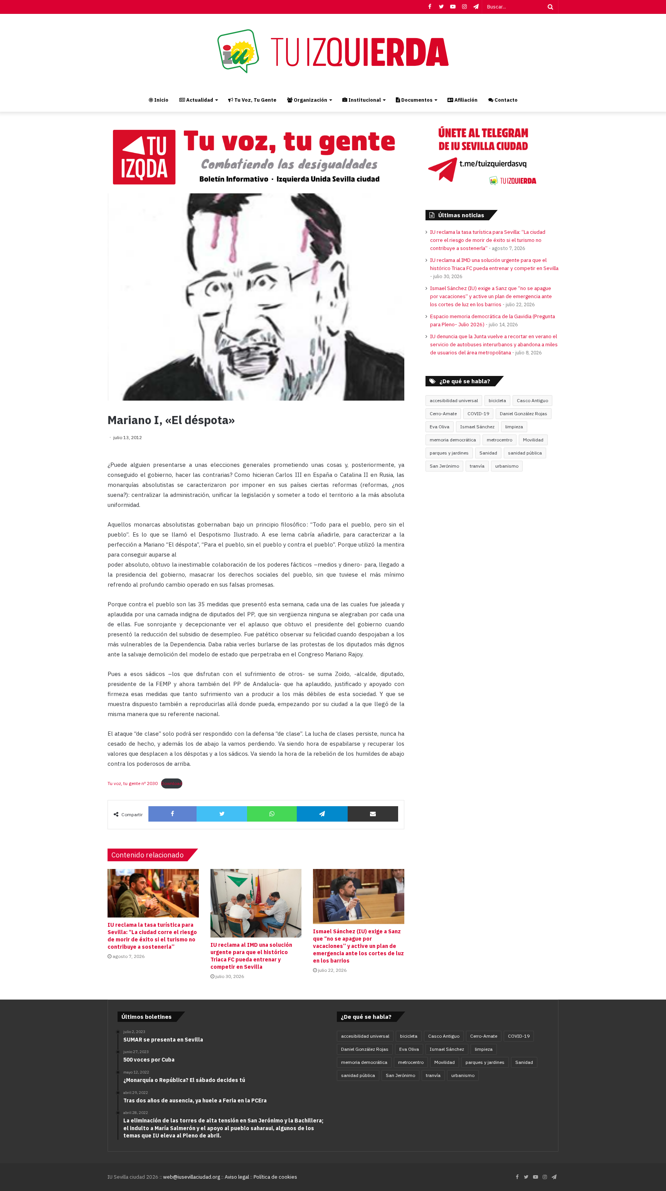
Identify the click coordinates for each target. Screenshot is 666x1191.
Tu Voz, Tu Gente (254, 100)
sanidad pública (525, 453)
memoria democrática (453, 440)
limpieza (514, 426)
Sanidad (488, 453)
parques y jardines (449, 453)
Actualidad (199, 100)
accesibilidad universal (454, 400)
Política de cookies (275, 1177)
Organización (310, 100)
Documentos (416, 100)
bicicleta (497, 400)
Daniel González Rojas (523, 413)
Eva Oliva (439, 426)
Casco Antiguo (532, 400)
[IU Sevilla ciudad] (333, 51)
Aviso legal (237, 1177)
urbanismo (506, 466)
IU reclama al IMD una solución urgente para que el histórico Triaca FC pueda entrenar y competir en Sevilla (251, 955)
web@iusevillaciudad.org (191, 1177)
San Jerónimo (444, 466)
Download (171, 783)
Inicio (160, 100)
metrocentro (499, 440)
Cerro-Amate (443, 413)
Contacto (505, 100)
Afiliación (465, 100)
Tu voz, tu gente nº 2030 (133, 783)
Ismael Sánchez (477, 426)
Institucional (364, 100)
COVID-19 (478, 413)
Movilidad (533, 440)
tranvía (477, 466)
